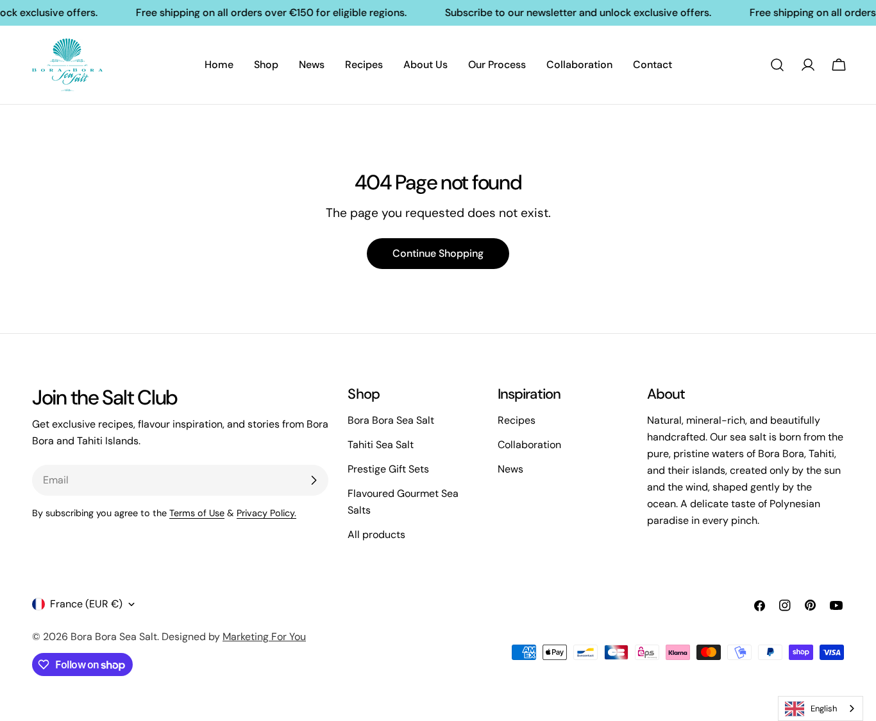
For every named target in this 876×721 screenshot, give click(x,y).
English (824, 708)
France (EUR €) (86, 604)
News (510, 469)
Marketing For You (264, 636)
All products (376, 534)
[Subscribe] (313, 480)
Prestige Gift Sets (388, 469)
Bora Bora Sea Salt (391, 420)
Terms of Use (196, 513)
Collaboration (529, 444)
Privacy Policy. (266, 513)
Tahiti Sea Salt (381, 444)
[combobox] (820, 708)
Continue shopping (438, 253)
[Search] (777, 65)
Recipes (516, 420)
